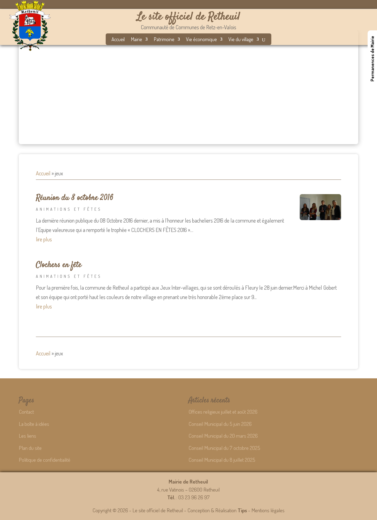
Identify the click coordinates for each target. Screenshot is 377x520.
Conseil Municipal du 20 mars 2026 (223, 435)
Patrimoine (164, 39)
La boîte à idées (34, 423)
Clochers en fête (58, 265)
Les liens (27, 435)
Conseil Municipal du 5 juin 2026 (220, 423)
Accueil (118, 39)
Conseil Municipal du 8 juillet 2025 (222, 459)
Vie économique (201, 39)
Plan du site (30, 447)
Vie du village (241, 39)
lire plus (44, 239)
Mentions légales (268, 510)
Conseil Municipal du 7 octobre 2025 (224, 447)
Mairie (136, 39)
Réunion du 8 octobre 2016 (74, 198)
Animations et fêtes (69, 209)
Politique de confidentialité (44, 459)
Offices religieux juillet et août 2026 (223, 411)
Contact (26, 411)
